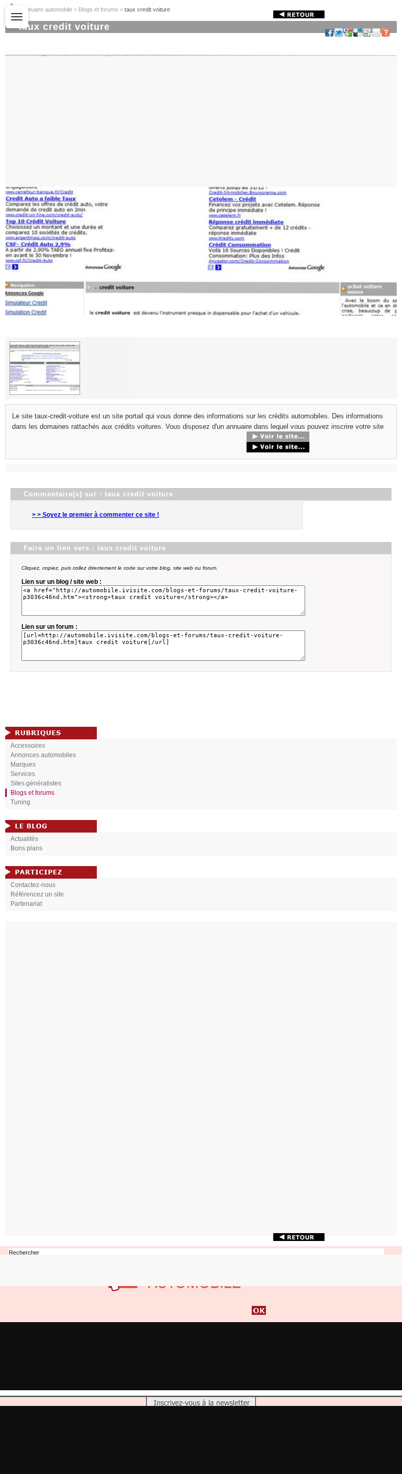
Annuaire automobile (46, 9)
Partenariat (26, 903)
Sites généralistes (35, 783)
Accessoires (27, 745)
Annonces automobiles (43, 755)
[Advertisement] (201, 1079)
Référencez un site (37, 894)
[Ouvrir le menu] (16, 16)
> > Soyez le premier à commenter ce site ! (95, 514)
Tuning (20, 802)
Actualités (24, 839)
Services (22, 774)
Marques (23, 764)
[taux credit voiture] (201, 335)
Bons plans (26, 848)
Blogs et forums (98, 9)
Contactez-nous (32, 885)
